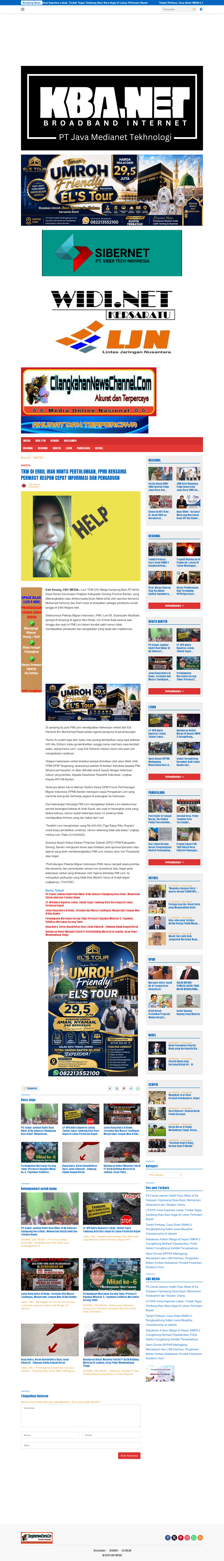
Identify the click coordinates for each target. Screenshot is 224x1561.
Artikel (99, 448)
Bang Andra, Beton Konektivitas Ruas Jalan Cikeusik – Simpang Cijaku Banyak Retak (92, 926)
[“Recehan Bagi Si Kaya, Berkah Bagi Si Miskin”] (157, 1145)
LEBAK (69, 448)
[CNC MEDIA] (88, 391)
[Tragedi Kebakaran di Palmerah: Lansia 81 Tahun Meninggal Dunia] (188, 549)
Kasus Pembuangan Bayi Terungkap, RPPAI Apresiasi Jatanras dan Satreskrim (187, 591)
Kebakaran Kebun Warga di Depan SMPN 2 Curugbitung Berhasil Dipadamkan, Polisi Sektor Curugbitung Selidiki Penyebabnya (188, 733)
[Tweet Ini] (117, 1088)
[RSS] (200, 1538)
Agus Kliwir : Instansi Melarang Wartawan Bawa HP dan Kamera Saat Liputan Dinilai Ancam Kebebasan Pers (188, 515)
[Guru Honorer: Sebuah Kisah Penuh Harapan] (157, 1113)
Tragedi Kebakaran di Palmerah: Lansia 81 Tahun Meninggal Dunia (188, 563)
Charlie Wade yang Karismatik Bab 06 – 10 (181, 1063)
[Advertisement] (112, 41)
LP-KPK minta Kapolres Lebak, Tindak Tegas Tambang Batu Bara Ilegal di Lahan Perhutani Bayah (89, 904)
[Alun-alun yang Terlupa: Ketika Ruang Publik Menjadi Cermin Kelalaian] (157, 922)
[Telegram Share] (131, 1088)
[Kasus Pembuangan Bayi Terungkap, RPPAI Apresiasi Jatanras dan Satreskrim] (188, 577)
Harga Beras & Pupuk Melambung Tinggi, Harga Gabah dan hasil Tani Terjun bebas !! (184, 1128)
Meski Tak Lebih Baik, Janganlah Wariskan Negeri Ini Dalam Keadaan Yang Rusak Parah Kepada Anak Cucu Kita (184, 938)
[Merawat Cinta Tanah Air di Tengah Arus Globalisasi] (160, 972)
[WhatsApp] (194, 1538)
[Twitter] (174, 1538)
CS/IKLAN (126, 1550)
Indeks (26, 441)
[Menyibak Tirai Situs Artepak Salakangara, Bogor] (157, 1097)
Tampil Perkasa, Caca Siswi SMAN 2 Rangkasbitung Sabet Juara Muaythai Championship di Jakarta (111, 2)
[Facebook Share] (110, 1088)
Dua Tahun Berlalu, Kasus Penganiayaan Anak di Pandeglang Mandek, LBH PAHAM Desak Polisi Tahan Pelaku (160, 847)
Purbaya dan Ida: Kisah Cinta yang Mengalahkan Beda (184, 906)
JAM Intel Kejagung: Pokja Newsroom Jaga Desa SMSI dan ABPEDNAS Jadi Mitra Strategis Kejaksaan (188, 487)
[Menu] (23, 9)
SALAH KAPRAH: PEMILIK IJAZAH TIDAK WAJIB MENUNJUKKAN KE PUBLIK (188, 986)
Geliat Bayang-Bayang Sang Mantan (188, 1012)
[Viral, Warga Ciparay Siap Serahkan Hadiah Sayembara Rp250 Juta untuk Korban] (160, 577)
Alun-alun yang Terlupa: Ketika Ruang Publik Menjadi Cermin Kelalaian (184, 922)
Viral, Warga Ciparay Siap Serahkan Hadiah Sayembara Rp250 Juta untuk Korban (159, 591)
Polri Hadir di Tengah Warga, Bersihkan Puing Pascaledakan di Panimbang (160, 819)
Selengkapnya (173, 606)
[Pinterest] (181, 1538)
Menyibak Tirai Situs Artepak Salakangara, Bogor (184, 1097)
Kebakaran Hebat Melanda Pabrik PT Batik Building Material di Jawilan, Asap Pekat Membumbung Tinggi (91, 933)
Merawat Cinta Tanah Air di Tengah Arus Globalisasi (160, 986)
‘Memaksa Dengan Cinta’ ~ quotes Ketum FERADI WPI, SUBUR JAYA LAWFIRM (183, 890)
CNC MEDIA (34, 484)
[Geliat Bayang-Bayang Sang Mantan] (188, 1001)
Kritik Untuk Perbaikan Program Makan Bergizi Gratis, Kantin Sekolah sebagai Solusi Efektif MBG (159, 1014)
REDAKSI (113, 1550)
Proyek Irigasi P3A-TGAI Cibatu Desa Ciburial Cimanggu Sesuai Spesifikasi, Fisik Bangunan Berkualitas (187, 847)
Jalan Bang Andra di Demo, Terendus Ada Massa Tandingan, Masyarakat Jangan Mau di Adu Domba (93, 912)
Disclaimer (70, 441)
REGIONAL (43, 448)
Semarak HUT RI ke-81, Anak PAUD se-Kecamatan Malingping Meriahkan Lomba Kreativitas (159, 515)
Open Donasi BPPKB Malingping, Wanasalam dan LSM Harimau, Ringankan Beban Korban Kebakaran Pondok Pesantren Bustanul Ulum (159, 762)
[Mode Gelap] (201, 9)
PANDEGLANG (83, 448)
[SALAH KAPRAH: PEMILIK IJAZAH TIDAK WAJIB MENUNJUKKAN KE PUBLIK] (188, 972)
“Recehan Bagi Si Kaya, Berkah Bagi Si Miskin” (181, 1144)
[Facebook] (168, 1538)
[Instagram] (187, 1538)
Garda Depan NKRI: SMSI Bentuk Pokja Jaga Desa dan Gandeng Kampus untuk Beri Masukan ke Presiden (159, 487)
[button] (194, 9)
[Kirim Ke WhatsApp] (138, 1088)
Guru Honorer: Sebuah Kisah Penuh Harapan (184, 1112)
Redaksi (54, 441)
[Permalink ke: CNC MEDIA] (24, 485)
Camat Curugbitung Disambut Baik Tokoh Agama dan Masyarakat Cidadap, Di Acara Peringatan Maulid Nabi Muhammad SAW (188, 762)
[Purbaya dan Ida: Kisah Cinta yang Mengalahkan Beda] (157, 907)
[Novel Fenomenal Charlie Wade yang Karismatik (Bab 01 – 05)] (157, 1048)
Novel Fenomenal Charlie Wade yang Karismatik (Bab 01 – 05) (183, 1047)
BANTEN (57, 448)
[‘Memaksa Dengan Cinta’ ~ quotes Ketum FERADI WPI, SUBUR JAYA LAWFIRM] (157, 891)
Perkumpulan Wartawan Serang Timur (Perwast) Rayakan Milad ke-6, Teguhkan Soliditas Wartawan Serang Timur (89, 920)
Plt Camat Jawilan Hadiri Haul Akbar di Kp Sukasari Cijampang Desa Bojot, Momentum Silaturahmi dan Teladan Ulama (93, 896)
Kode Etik (40, 441)
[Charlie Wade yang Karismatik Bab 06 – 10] (157, 1064)
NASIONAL (28, 448)
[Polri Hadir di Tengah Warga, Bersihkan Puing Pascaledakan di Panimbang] (160, 806)
